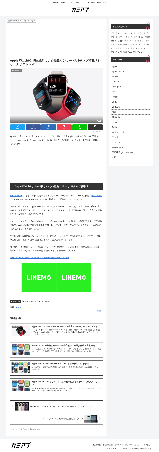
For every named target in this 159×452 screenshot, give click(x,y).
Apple (19, 307)
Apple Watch (16, 301)
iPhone (115, 97)
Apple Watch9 (45, 301)
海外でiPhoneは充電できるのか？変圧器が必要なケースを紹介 (39, 257)
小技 (114, 157)
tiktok (114, 122)
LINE (114, 102)
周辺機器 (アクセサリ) (122, 152)
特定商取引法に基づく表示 (113, 445)
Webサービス (118, 132)
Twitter (115, 127)
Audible (115, 76)
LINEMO (116, 107)
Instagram (116, 87)
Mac (114, 112)
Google (115, 82)
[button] (95, 127)
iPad (114, 92)
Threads (116, 117)
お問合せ (147, 445)
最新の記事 (96, 195)
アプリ (115, 137)
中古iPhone (117, 147)
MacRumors (15, 195)
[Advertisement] (56, 40)
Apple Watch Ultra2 (31, 301)
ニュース (116, 142)
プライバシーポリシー (133, 445)
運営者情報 (97, 445)
